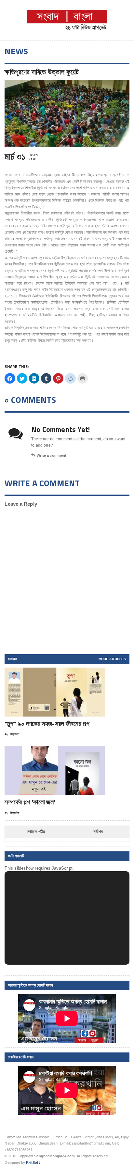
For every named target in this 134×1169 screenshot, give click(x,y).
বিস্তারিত (14, 734)
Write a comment (51, 455)
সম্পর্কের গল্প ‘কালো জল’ (30, 802)
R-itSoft (33, 1162)
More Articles (112, 659)
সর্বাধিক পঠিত (36, 831)
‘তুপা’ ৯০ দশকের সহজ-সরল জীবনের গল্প (47, 724)
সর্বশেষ (98, 831)
